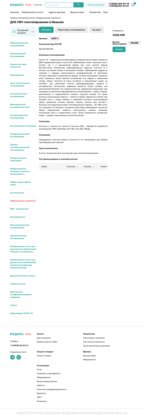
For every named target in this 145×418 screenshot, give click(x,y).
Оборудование (43, 377)
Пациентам (95, 12)
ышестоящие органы (47, 381)
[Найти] (78, 4)
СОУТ (39, 397)
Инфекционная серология (23, 201)
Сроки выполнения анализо (96, 346)
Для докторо (89, 356)
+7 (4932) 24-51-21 (118, 6)
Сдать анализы (44, 338)
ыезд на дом (77, 12)
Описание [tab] (46, 30)
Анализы (14, 12)
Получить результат (96, 5)
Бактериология (17, 217)
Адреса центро (57, 12)
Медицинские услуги (32, 12)
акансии (41, 393)
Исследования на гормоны (23, 126)
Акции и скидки (44, 356)
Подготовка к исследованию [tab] (71, 30)
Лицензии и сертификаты (49, 373)
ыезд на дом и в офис (47, 342)
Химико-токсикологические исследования (20, 147)
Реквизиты (42, 401)
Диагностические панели (22, 276)
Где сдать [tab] (96, 30)
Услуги (13, 305)
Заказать (119, 49)
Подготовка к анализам (94, 338)
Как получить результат (94, 342)
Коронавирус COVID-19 (21, 313)
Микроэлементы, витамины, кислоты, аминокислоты (20, 171)
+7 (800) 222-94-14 (118, 4)
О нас (39, 369)
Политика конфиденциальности (51, 389)
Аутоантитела (17, 193)
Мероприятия (89, 359)
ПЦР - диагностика (19, 209)
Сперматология (17, 284)
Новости (41, 385)
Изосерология (17, 75)
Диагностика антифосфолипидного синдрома (21, 294)
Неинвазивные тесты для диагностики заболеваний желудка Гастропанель (23, 249)
